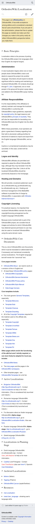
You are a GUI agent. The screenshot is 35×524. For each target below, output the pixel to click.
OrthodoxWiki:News (11, 362)
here (3, 423)
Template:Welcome (12, 301)
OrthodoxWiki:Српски (11, 483)
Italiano (6, 476)
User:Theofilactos (8, 464)
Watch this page (26, 14)
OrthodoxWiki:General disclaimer (16, 277)
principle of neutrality (19, 117)
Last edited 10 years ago (13, 505)
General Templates (22, 295)
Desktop (10, 521)
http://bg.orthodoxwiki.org (10, 387)
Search (32, 2)
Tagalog (6, 480)
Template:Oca (10, 340)
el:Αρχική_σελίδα (8, 438)
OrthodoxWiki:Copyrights (14, 273)
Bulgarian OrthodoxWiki (12, 384)
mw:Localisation (9, 493)
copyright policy (9, 114)
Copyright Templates (17, 314)
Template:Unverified (12, 325)
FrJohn (26, 505)
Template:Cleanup (11, 308)
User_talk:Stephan (8, 455)
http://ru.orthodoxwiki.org (15, 429)
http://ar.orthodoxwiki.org (10, 417)
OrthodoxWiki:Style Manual (14, 284)
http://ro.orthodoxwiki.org (10, 401)
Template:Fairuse (11, 329)
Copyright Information (24, 517)
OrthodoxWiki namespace (10, 369)
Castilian (7, 462)
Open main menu (2, 2)
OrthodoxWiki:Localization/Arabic (13, 420)
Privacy (4, 521)
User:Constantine (8, 389)
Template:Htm (10, 343)
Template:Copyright (12, 322)
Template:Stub (10, 304)
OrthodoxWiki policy (20, 271)
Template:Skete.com (12, 336)
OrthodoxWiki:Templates (10, 375)
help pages (11, 366)
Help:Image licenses (12, 288)
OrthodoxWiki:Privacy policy (15, 281)
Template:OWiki (10, 333)
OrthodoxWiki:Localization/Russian (14, 432)
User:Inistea (6, 403)
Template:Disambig (12, 311)
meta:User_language (11, 496)
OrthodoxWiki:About (11, 266)
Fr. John (10, 86)
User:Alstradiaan (7, 467)
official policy (18, 20)
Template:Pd (9, 347)
